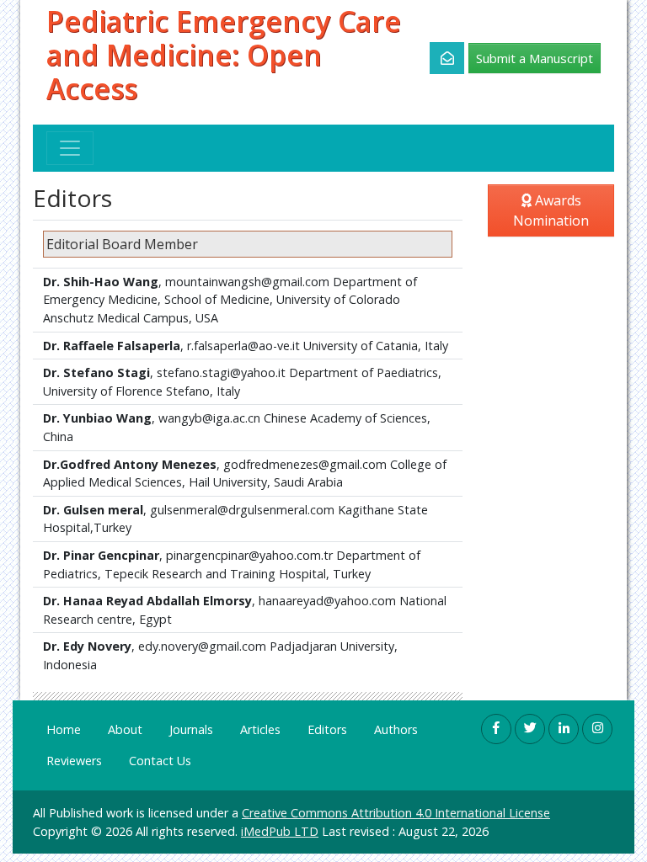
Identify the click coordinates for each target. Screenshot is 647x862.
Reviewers (74, 761)
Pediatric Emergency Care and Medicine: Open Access (223, 55)
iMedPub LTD (279, 831)
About (125, 729)
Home (63, 729)
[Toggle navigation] (70, 148)
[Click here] (438, 58)
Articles (260, 729)
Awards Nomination (551, 210)
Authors (396, 729)
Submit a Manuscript (534, 58)
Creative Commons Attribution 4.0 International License (396, 813)
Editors (327, 729)
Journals (191, 729)
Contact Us (160, 761)
